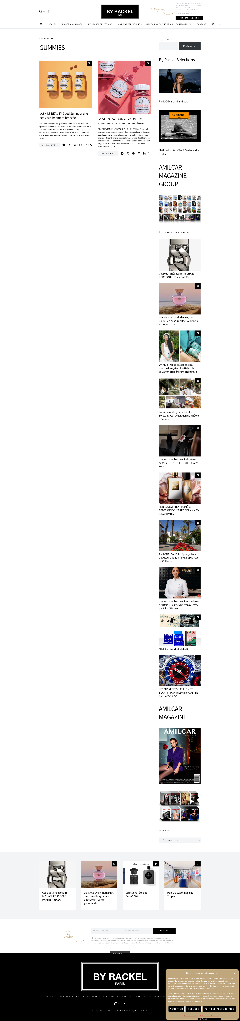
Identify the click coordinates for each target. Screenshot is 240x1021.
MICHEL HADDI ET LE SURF (174, 648)
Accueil (52, 24)
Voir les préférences (219, 1009)
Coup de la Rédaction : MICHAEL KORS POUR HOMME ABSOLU (176, 275)
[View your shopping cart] (213, 24)
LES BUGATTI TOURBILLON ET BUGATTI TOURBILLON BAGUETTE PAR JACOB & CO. (178, 692)
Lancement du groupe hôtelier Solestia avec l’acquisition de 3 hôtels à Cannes (179, 415)
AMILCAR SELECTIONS (129, 24)
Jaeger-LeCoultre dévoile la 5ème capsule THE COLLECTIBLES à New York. (178, 463)
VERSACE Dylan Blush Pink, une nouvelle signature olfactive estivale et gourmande (178, 321)
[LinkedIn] (49, 11)
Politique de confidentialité (209, 1016)
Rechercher (164, 40)
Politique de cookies (191, 1016)
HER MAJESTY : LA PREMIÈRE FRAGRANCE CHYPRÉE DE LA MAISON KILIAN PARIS (180, 510)
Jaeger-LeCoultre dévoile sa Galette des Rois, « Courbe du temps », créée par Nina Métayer (178, 605)
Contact (202, 24)
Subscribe (163, 931)
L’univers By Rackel (72, 24)
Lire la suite (48, 145)
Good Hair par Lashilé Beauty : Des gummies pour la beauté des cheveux (122, 121)
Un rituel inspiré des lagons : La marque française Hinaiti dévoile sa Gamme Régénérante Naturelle (178, 368)
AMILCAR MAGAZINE (189, 18)
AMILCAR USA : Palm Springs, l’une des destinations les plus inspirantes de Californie (178, 557)
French (204, 1019)
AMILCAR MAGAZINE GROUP (173, 175)
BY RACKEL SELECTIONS (100, 24)
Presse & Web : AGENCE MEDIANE (132, 1011)
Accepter (176, 1009)
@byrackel (118, 953)
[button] (234, 973)
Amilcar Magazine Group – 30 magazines (168, 24)
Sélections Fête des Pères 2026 (136, 894)
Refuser (193, 1009)
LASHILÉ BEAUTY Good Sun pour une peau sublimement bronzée (63, 115)
